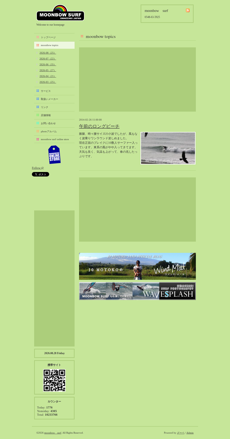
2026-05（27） (48, 70)
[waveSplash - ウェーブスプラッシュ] (137, 291)
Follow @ (38, 168)
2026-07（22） (48, 58)
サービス (46, 91)
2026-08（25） (48, 52)
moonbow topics (49, 45)
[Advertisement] (137, 79)
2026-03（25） (48, 82)
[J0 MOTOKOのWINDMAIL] (137, 266)
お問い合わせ (48, 123)
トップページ (48, 37)
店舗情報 (46, 115)
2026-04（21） (48, 76)
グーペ (180, 432)
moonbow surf (60, 12)
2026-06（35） (48, 64)
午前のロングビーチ (99, 126)
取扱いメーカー (49, 99)
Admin (190, 432)
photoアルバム (49, 131)
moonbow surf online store (55, 139)
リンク (44, 107)
